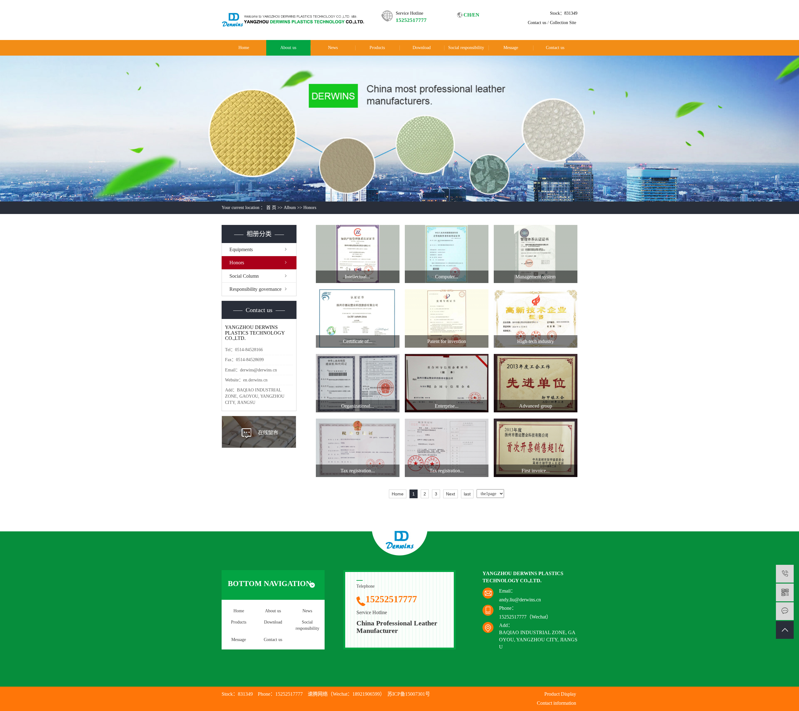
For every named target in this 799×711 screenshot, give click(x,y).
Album (290, 207)
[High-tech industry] (535, 318)
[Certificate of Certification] (358, 318)
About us (288, 47)
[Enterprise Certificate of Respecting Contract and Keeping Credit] (446, 383)
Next (450, 493)
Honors (309, 207)
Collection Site (563, 22)
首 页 (271, 207)
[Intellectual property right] (358, 254)
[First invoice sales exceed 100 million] (535, 448)
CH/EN (471, 14)
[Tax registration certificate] (358, 448)
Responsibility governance (255, 289)
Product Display (560, 694)
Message (510, 47)
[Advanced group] (535, 383)
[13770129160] (785, 574)
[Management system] (535, 254)
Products (377, 47)
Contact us (537, 22)
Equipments (241, 249)
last (467, 493)
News (333, 47)
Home (243, 47)
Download (422, 47)
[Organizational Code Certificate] (358, 383)
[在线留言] (785, 611)
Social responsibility (466, 47)
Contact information (556, 703)
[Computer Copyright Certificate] (446, 254)
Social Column (244, 276)
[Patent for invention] (446, 318)
